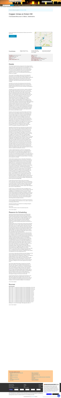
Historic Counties (26, 387)
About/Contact (34, 5)
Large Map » (38, 47)
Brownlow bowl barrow (35, 379)
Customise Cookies (55, 394)
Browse (19, 5)
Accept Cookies (49, 394)
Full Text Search (11, 386)
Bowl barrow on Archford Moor (14, 379)
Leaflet (44, 46)
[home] (1, 5)
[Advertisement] (30, 25)
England (25, 384)
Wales (24, 386)
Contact (40, 386)
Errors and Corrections (42, 387)
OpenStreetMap (47, 46)
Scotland (25, 385)
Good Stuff (33, 396)
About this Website (41, 385)
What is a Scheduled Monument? (26, 5)
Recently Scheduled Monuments (13, 387)
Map (16, 5)
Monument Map (11, 384)
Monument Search (11, 385)
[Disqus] (30, 333)
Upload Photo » (12, 36)
